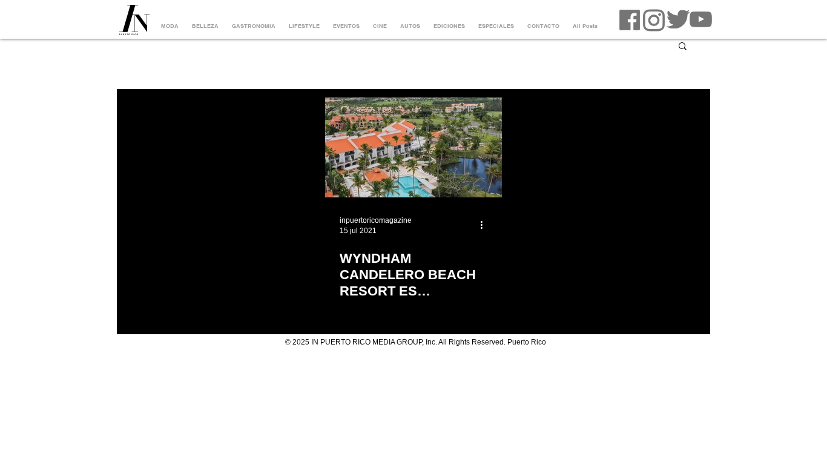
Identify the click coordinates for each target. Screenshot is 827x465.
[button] (682, 47)
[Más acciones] (485, 224)
